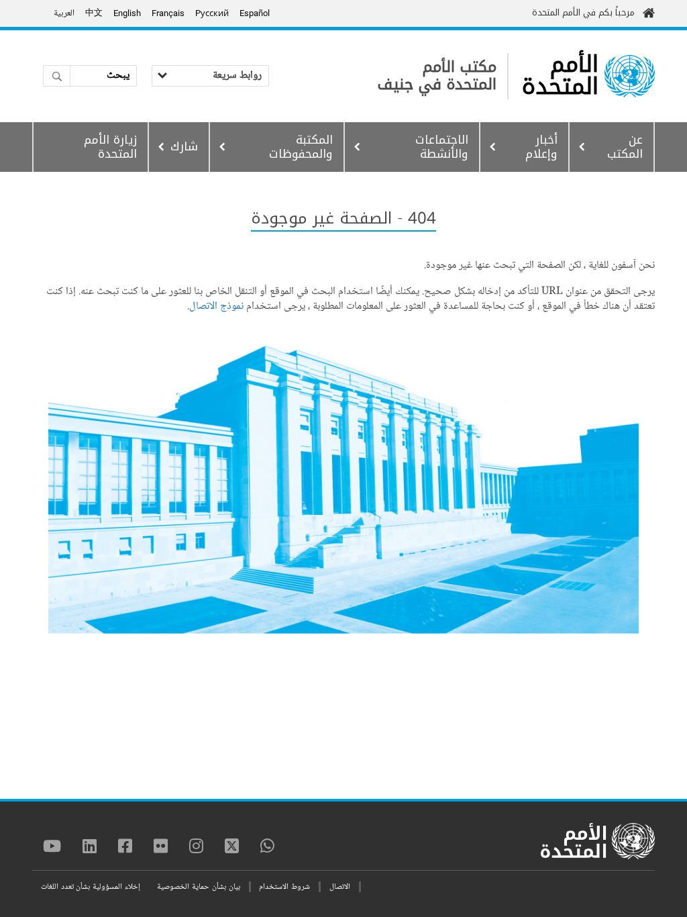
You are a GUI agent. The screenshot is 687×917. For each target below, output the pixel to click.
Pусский (212, 13)
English (127, 13)
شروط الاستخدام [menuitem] (284, 887)
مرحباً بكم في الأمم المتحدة (583, 12)
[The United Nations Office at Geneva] (629, 76)
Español (255, 13)
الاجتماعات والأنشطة (441, 146)
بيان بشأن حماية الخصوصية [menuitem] (198, 887)
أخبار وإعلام (541, 146)
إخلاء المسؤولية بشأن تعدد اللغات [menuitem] (90, 887)
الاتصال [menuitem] (339, 887)
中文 (94, 13)
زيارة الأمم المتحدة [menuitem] (110, 146)
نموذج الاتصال (216, 306)
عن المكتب (625, 146)
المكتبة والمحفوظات (301, 146)
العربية (64, 13)
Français (168, 13)
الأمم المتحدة (560, 76)
